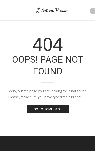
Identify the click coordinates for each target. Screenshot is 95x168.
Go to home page (48, 109)
